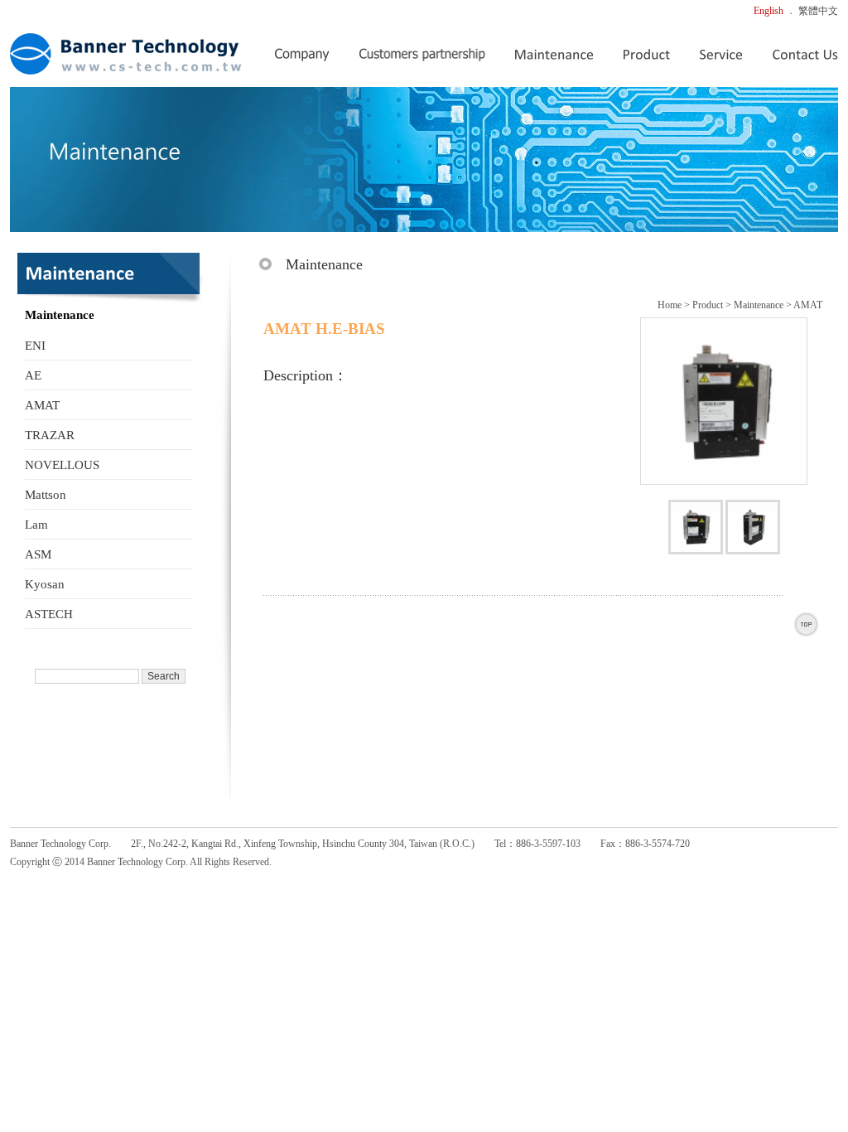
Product (707, 305)
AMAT (807, 305)
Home (670, 305)
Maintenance (758, 305)
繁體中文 (818, 11)
